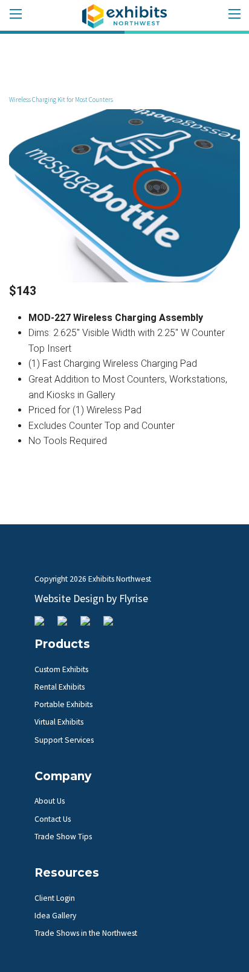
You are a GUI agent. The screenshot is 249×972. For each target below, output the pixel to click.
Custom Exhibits (61, 669)
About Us (49, 801)
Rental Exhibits (59, 687)
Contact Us (52, 819)
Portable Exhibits (63, 704)
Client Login (54, 898)
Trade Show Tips (63, 836)
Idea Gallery (55, 915)
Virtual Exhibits (58, 722)
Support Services (64, 740)
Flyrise (133, 598)
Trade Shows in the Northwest (85, 933)
